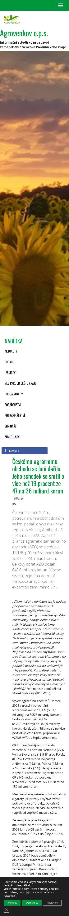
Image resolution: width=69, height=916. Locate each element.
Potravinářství (15, 415)
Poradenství (13, 404)
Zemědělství (12, 437)
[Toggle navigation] (60, 5)
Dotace (9, 362)
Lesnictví (10, 372)
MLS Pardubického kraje (20, 383)
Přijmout (12, 902)
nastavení (10, 895)
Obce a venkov (14, 394)
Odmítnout (32, 902)
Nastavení (52, 902)
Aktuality (11, 351)
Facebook (14, 451)
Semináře (10, 426)
